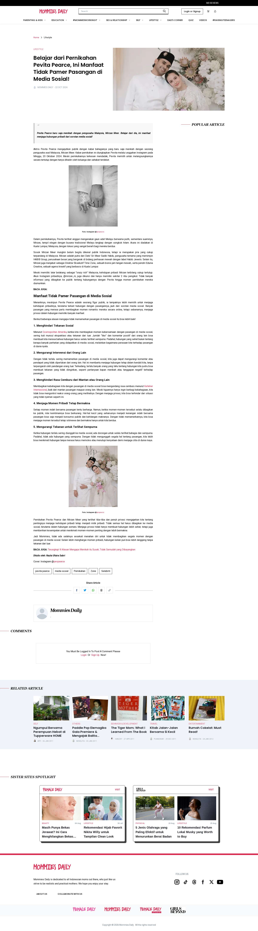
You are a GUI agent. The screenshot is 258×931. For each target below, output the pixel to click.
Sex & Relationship (116, 20)
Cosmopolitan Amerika (54, 332)
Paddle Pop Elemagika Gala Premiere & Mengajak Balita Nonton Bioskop (89, 732)
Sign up (95, 655)
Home (36, 37)
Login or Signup (192, 11)
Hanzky (118, 739)
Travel (154, 724)
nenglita (80, 741)
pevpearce (100, 232)
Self (138, 20)
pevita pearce (42, 571)
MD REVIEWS (212, 3)
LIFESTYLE (38, 49)
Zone (93, 571)
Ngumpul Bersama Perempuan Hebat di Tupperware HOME (49, 732)
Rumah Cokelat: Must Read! (205, 730)
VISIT (117, 789)
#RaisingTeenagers (223, 20)
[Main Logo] (53, 11)
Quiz (191, 20)
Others (76, 724)
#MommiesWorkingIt (85, 20)
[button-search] (164, 11)
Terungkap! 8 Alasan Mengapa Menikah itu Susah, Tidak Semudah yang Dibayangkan (91, 549)
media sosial (61, 571)
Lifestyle (153, 20)
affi (39, 741)
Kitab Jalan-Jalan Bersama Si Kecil (164, 730)
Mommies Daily (45, 87)
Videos (203, 20)
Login (84, 655)
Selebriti (105, 571)
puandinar (159, 739)
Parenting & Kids (33, 20)
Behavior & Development (124, 724)
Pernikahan (79, 571)
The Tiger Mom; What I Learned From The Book (129, 730)
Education (58, 20)
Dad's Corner (175, 20)
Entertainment (197, 724)
